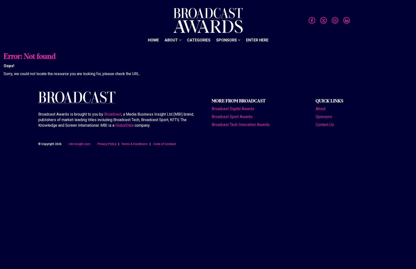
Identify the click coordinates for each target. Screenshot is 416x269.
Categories (198, 40)
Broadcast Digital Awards (233, 108)
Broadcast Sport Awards (232, 116)
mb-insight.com (79, 144)
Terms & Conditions (134, 144)
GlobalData (124, 125)
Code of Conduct (164, 144)
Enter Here (257, 40)
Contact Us (325, 124)
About (172, 40)
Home (153, 40)
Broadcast (112, 114)
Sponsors (227, 40)
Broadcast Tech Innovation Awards (241, 124)
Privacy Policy (107, 144)
